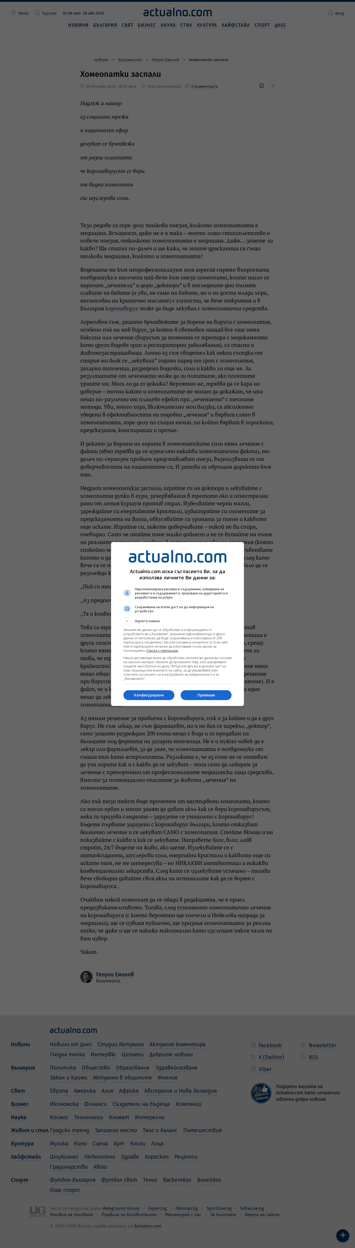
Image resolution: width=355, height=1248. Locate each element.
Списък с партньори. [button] (162, 650)
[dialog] (177, 624)
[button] (177, 621)
